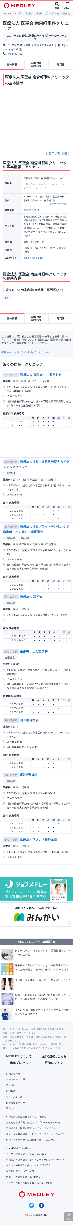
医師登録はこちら (54, 1056)
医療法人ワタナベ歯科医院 (38, 839)
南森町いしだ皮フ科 (34, 651)
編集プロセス (19, 1062)
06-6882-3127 (16, 53)
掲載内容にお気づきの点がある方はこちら (25, 352)
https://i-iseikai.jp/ (33, 258)
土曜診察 (10, 473)
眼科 (7, 297)
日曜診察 (24, 538)
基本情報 (12, 64)
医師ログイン (54, 1062)
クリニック (11, 374)
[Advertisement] (37, 443)
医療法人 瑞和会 (31, 596)
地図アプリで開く (57, 153)
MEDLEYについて (19, 1056)
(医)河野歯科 (28, 774)
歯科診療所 (11, 461)
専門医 (60, 64)
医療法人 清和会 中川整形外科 (41, 374)
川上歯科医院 (29, 720)
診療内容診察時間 (36, 64)
